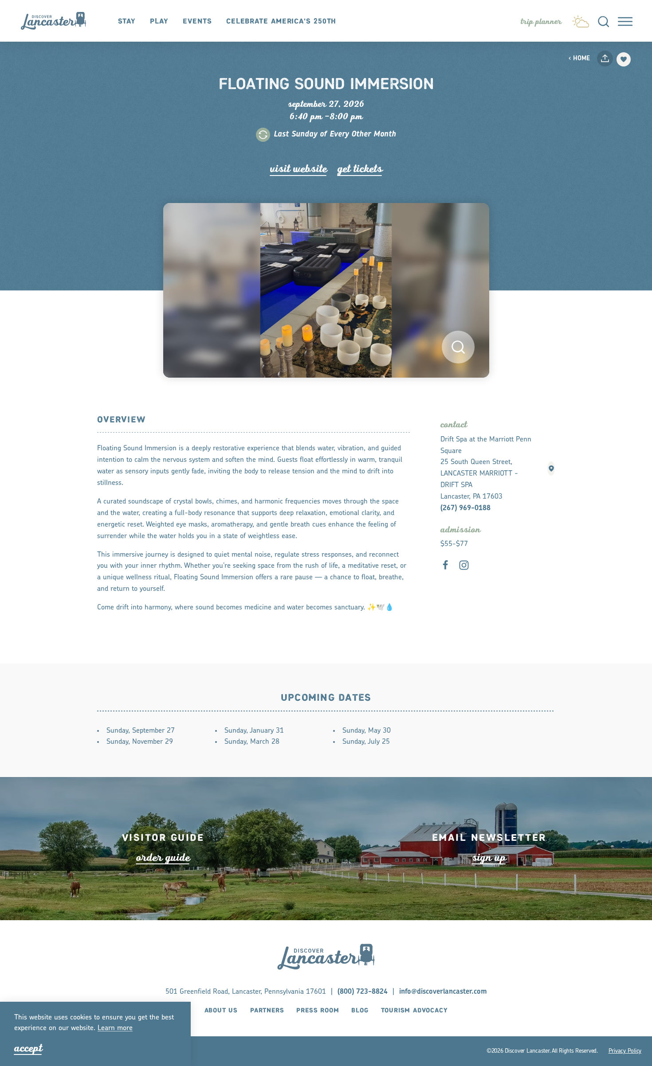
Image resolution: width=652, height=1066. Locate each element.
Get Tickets (360, 169)
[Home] (58, 21)
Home (581, 59)
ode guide (163, 857)
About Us (221, 1010)
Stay (127, 21)
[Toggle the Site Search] (603, 21)
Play (159, 21)
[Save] (624, 59)
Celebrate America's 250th (281, 21)
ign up (489, 857)
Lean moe (115, 1028)
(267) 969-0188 (465, 508)
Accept (28, 1048)
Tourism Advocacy (414, 1010)
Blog (359, 1010)
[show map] (551, 468)
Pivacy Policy (625, 1051)
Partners (267, 1010)
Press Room (317, 1010)
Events (197, 21)
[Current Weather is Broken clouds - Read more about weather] (580, 19)
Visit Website (298, 169)
